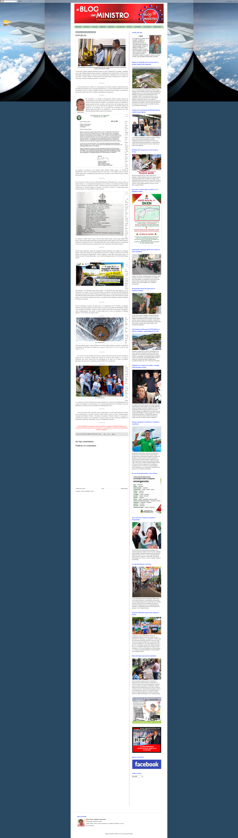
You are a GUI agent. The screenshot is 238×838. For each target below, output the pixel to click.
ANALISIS (94, 27)
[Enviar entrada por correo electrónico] (104, 434)
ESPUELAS (87, 27)
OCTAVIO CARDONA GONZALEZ (97, 819)
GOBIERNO (103, 27)
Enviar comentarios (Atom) (88, 491)
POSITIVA (129, 27)
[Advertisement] (143, 791)
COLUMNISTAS (121, 27)
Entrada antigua (124, 488)
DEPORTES (111, 27)
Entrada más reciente (80, 488)
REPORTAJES (157, 27)
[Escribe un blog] (109, 434)
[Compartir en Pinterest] (114, 434)
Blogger (131, 833)
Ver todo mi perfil (90, 825)
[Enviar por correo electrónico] (107, 434)
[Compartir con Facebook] (113, 434)
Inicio (103, 488)
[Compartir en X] (111, 434)
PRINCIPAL (78, 27)
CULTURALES (147, 27)
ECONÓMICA (137, 27)
